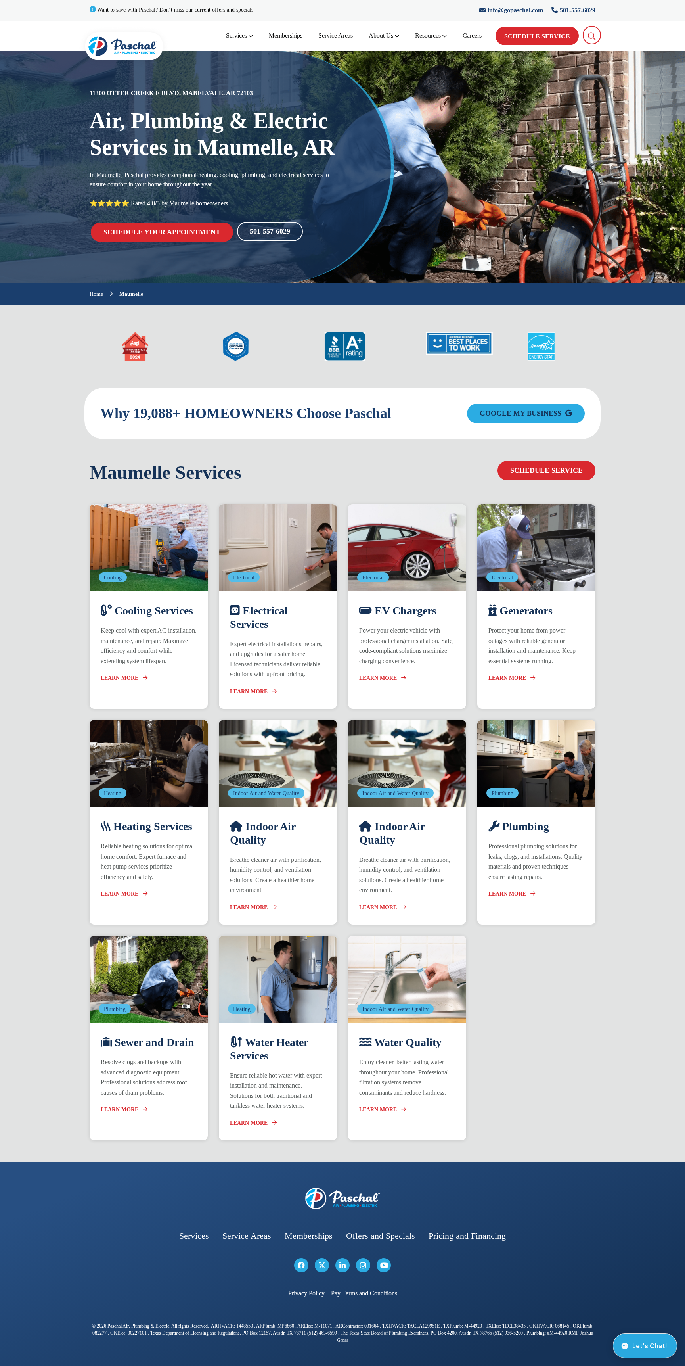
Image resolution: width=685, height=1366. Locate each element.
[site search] (592, 35)
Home (96, 294)
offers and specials (232, 10)
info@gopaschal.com (516, 10)
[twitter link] (322, 1265)
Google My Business (521, 413)
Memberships (285, 35)
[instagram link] (363, 1265)
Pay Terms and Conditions (364, 1293)
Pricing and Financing (467, 1236)
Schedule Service (537, 36)
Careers (472, 35)
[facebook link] (301, 1265)
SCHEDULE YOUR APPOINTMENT (161, 232)
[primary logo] (124, 48)
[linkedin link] (342, 1265)
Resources (428, 35)
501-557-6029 (577, 10)
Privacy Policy (306, 1293)
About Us (381, 35)
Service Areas (335, 35)
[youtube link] (384, 1265)
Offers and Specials (380, 1236)
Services (236, 35)
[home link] (342, 1198)
